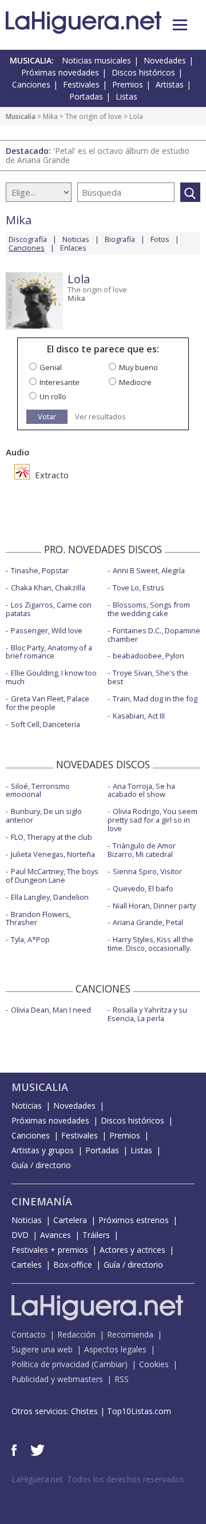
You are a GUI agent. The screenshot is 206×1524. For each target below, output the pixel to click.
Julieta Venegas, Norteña (53, 854)
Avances (55, 1234)
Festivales (81, 84)
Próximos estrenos (133, 1220)
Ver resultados (100, 416)
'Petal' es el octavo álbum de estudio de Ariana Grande (97, 155)
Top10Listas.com (139, 1411)
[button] (180, 24)
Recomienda (130, 1334)
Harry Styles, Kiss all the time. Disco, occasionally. (150, 943)
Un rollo (52, 396)
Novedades (165, 60)
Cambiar (109, 1364)
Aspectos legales (115, 1349)
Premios (127, 84)
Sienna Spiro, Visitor (147, 871)
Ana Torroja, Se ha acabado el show (141, 790)
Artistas (170, 84)
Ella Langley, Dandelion (50, 897)
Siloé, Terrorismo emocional (38, 790)
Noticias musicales (96, 60)
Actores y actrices (132, 1249)
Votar (47, 416)
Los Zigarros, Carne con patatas (49, 609)
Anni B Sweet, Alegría (149, 570)
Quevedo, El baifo (143, 888)
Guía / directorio (41, 1165)
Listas (126, 96)
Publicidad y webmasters (57, 1379)
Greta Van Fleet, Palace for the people (47, 702)
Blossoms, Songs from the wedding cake (149, 609)
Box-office (72, 1264)
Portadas (86, 96)
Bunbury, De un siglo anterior (44, 815)
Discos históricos (143, 72)
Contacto (28, 1334)
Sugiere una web (42, 1349)
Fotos (159, 239)
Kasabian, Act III (139, 716)
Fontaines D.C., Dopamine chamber (154, 634)
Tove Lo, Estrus (138, 587)
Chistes (84, 1411)
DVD (20, 1234)
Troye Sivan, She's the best (148, 677)
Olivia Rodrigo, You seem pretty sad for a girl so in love (152, 820)
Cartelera (70, 1220)
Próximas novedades (60, 72)
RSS (121, 1379)
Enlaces (73, 248)
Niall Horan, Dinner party (154, 905)
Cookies (154, 1364)
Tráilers (96, 1234)
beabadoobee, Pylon (148, 655)
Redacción (76, 1334)
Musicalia (20, 116)
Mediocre (135, 382)
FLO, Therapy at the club (51, 837)
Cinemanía (41, 1201)
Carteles (26, 1264)
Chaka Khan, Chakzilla (48, 587)
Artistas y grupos (42, 1150)
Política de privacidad (50, 1364)
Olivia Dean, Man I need (51, 1010)
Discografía (28, 239)
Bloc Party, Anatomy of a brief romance (49, 651)
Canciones (31, 84)
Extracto (51, 475)
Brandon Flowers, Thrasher (38, 918)
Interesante (59, 382)
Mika (50, 116)
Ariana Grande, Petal (148, 922)
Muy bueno (138, 367)
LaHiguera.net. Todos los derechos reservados (97, 1479)
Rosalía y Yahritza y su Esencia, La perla (147, 1014)
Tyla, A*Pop (30, 939)
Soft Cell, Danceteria (45, 724)
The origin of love (93, 116)
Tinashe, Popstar (40, 570)
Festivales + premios (49, 1249)
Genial (50, 367)
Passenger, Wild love (46, 630)
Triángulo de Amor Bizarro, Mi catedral (142, 849)
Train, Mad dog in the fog (155, 698)
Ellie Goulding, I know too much (51, 677)
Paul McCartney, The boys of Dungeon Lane (52, 875)
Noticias (75, 239)
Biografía (120, 239)
